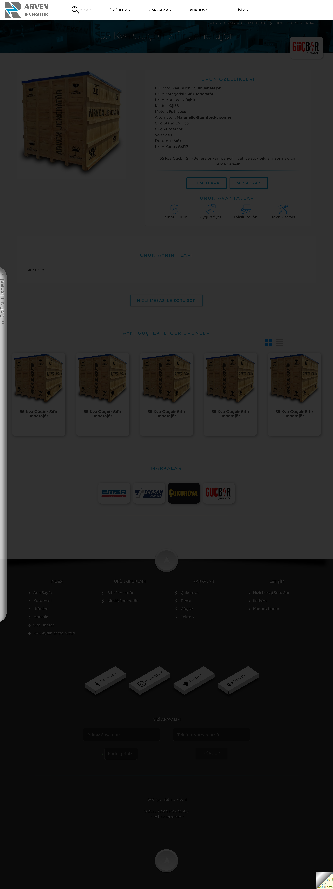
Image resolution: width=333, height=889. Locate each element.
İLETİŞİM (238, 10)
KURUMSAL (200, 10)
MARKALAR (158, 10)
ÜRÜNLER (118, 10)
